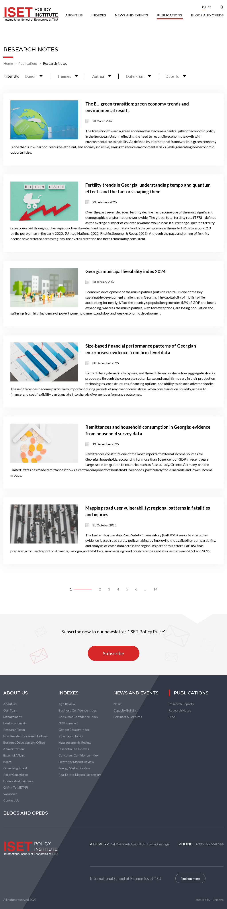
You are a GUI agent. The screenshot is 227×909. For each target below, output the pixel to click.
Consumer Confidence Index (78, 717)
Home (8, 63)
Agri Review (67, 704)
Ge (209, 7)
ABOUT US (74, 15)
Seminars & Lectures (128, 717)
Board (7, 762)
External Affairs (14, 755)
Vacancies (10, 794)
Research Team (14, 729)
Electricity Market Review (76, 762)
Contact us (11, 800)
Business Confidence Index (78, 710)
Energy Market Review (74, 768)
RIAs (172, 717)
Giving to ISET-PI (15, 787)
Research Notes (55, 63)
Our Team (10, 710)
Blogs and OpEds (207, 15)
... (145, 589)
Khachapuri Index (71, 736)
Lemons (218, 899)
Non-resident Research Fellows (25, 736)
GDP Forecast (68, 723)
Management (12, 717)
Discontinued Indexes (74, 749)
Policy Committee (15, 774)
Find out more (190, 878)
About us (10, 704)
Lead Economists (15, 723)
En (204, 7)
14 (155, 589)
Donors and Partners (18, 781)
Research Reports (181, 704)
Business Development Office (24, 742)
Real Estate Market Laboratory (80, 774)
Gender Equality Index (74, 729)
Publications (170, 15)
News (117, 704)
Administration (13, 749)
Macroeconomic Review (75, 742)
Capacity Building (125, 710)
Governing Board (15, 768)
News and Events (132, 15)
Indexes (99, 15)
